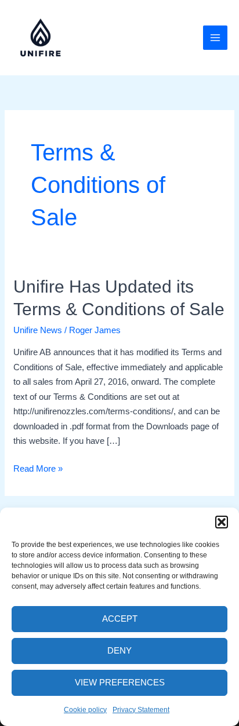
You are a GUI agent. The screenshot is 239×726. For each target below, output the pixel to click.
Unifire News (37, 330)
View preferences (120, 682)
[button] (221, 522)
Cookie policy (85, 710)
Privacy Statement (141, 710)
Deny (119, 650)
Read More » (38, 469)
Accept (119, 618)
